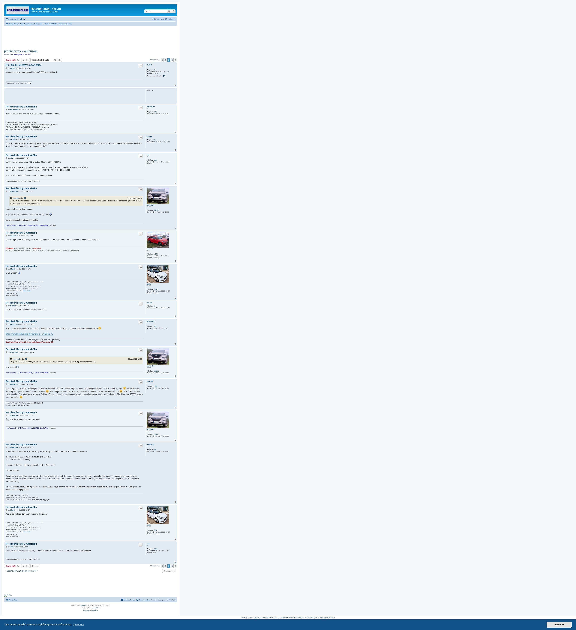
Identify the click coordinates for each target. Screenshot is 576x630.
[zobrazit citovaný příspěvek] (25, 198)
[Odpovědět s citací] (140, 65)
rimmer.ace (151, 444)
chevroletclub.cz (297, 617)
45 (155, 326)
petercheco (151, 321)
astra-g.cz (257, 617)
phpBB (83, 605)
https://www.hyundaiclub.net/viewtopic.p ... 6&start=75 (29, 334)
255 (155, 112)
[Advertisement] (90, 37)
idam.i (149, 284)
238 (155, 386)
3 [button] (172, 60)
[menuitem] (23, 19)
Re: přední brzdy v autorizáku (23, 65)
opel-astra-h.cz (267, 617)
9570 (156, 289)
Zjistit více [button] (78, 624)
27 (155, 70)
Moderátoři (26, 54)
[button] (162, 60)
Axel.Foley (150, 205)
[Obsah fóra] (18, 10)
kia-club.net (319, 617)
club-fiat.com (309, 617)
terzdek (149, 136)
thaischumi (151, 106)
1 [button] (165, 60)
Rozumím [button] (559, 624)
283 (155, 160)
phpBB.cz (96, 608)
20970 (156, 210)
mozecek (150, 249)
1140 (156, 254)
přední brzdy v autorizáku (21, 51)
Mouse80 (150, 381)
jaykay (149, 65)
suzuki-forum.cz (329, 617)
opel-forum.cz (286, 617)
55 (155, 449)
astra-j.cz (277, 617)
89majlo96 (18, 54)
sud (148, 155)
